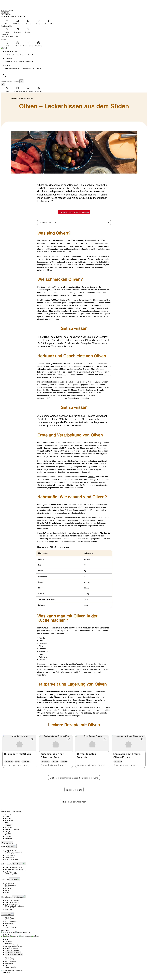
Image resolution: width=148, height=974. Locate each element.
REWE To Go (9, 920)
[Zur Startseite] (7, 4)
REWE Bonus (9, 854)
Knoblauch (91, 482)
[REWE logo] (4, 48)
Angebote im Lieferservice (13, 852)
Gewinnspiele (9, 857)
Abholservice (9, 871)
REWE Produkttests (11, 859)
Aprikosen (8, 835)
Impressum (8, 943)
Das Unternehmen (10, 885)
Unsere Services (10, 855)
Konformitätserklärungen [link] (13, 952)
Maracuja (8, 836)
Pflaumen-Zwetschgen (12, 829)
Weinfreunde (9, 923)
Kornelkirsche (9, 820)
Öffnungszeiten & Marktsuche (14, 906)
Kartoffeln (43, 643)
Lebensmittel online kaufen (13, 867)
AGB (6, 939)
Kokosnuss (8, 827)
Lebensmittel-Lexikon (12, 902)
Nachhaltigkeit (9, 883)
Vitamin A (83, 533)
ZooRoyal (8, 925)
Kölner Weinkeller (11, 927)
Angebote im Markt (11, 850)
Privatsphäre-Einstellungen (13, 946)
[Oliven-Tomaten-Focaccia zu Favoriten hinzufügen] (105, 738)
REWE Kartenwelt (11, 922)
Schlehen (8, 826)
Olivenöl (62, 374)
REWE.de (14, 98)
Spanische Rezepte (74, 789)
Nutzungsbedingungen (12, 945)
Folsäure (95, 533)
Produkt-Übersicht (11, 873)
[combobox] (10, 82)
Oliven (7, 817)
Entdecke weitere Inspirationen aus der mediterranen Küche (74, 777)
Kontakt (7, 892)
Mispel (7, 822)
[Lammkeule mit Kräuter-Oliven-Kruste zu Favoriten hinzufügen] (141, 738)
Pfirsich (7, 831)
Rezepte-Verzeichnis (11, 904)
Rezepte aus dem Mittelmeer (74, 801)
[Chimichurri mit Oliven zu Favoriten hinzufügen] (32, 738)
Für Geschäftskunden (11, 875)
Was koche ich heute (11, 908)
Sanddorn (8, 818)
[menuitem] (7, 22)
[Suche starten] (21, 81)
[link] (76, 53)
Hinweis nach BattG (11, 948)
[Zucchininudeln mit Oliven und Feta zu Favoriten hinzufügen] (68, 738)
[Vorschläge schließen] (3, 84)
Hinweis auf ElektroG (12, 950)
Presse (7, 890)
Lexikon (23, 98)
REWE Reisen (9, 918)
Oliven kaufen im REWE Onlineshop (74, 212)
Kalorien (71, 507)
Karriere (7, 887)
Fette (67, 510)
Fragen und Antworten (12, 900)
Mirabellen (8, 838)
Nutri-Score (8, 910)
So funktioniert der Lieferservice (15, 869)
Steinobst (8, 815)
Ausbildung (8, 888)
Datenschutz (9, 941)
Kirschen (8, 833)
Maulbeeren (8, 824)
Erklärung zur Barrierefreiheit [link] (14, 954)
